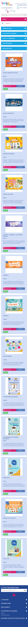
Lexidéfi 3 (6, 315)
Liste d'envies (7, 43)
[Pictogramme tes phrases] (14, 386)
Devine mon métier (8, 153)
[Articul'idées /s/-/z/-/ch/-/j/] (14, 62)
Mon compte (23, 7)
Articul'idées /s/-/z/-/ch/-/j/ (10, 72)
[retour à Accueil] (2, 23)
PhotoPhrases (7, 356)
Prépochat (6, 477)
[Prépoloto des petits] (14, 507)
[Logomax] (7, 5)
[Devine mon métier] (14, 143)
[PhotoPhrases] (14, 345)
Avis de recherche (8, 113)
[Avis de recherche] (14, 102)
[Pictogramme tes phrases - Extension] (14, 426)
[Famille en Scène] (14, 183)
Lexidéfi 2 (6, 275)
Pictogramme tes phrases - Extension (11, 438)
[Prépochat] (14, 467)
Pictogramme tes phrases (10, 396)
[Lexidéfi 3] (14, 305)
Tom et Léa (6, 558)
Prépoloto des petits (9, 518)
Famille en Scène (8, 194)
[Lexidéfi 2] (14, 264)
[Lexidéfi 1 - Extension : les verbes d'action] (14, 224)
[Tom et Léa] (14, 547)
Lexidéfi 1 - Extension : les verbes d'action (12, 235)
